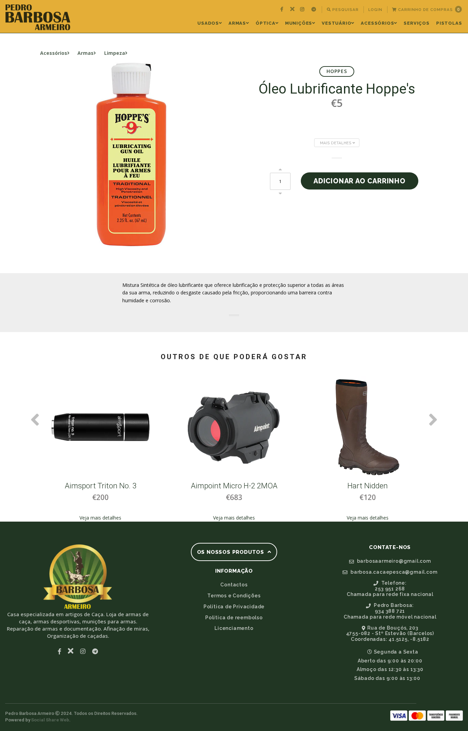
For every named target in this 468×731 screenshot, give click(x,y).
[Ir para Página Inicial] (37, 17)
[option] (91, 449)
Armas (237, 23)
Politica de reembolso (234, 617)
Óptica (265, 23)
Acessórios (377, 23)
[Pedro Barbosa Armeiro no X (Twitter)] (292, 9)
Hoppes (337, 71)
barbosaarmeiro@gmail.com (393, 561)
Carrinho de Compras (428, 9)
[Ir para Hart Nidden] (358, 427)
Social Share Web (50, 719)
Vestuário (336, 23)
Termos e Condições (233, 595)
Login (375, 9)
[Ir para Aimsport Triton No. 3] (91, 427)
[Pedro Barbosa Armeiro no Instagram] (303, 9)
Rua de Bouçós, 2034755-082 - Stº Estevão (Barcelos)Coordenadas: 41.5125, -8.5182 (390, 633)
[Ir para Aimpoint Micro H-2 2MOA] (225, 427)
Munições (298, 23)
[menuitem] (282, 9)
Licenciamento (233, 628)
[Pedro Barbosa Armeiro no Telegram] (314, 9)
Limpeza (114, 53)
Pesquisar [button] (345, 9)
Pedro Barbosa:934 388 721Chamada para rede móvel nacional (390, 611)
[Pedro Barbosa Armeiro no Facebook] (282, 9)
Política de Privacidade (234, 606)
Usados (208, 23)
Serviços (416, 23)
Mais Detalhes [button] (336, 143)
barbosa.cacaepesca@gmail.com (393, 572)
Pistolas (449, 23)
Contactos (233, 584)
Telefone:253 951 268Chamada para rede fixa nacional (390, 588)
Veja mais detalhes (91, 517)
